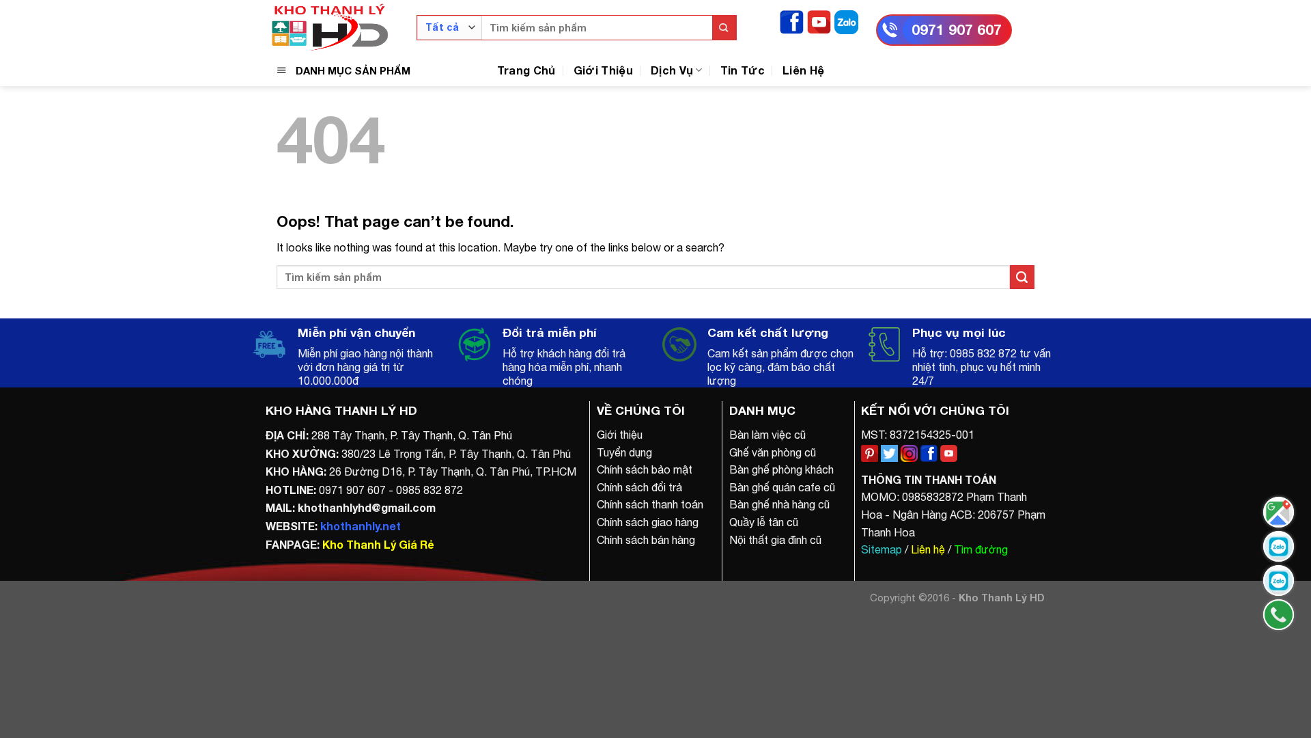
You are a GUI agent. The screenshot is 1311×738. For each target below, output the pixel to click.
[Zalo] (846, 21)
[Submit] (724, 28)
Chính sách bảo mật (644, 469)
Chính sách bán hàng (646, 540)
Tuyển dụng (624, 452)
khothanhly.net (360, 525)
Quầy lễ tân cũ (763, 522)
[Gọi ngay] (1278, 614)
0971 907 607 (957, 29)
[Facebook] (792, 21)
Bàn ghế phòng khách (781, 469)
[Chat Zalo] (1278, 546)
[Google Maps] (1278, 512)
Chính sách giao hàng (648, 522)
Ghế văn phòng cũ (772, 452)
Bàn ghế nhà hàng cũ (779, 504)
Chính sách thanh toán (650, 504)
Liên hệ (928, 549)
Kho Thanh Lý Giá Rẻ (378, 544)
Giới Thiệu (603, 70)
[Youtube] (819, 21)
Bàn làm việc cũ (767, 434)
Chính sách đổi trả (639, 487)
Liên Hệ (803, 70)
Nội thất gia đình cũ (775, 540)
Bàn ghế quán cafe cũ (782, 487)
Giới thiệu (620, 434)
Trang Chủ (526, 70)
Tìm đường (981, 549)
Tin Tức (742, 70)
